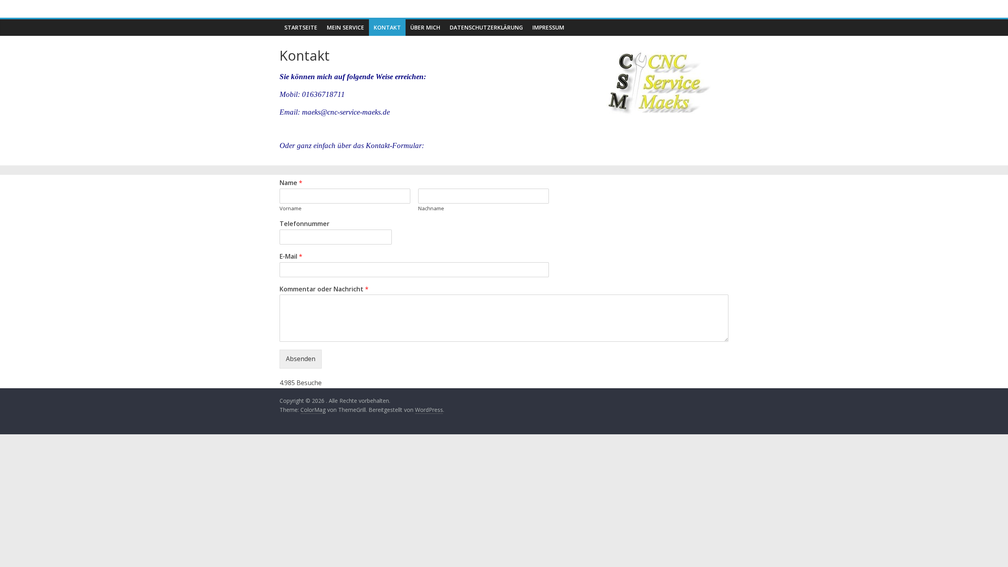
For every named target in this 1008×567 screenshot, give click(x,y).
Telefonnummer (305, 224)
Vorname (291, 208)
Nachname (431, 208)
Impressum (548, 27)
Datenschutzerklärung (486, 27)
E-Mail (291, 256)
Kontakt (387, 27)
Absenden (300, 358)
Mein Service (345, 27)
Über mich (425, 27)
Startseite (300, 27)
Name (291, 183)
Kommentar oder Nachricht (324, 289)
